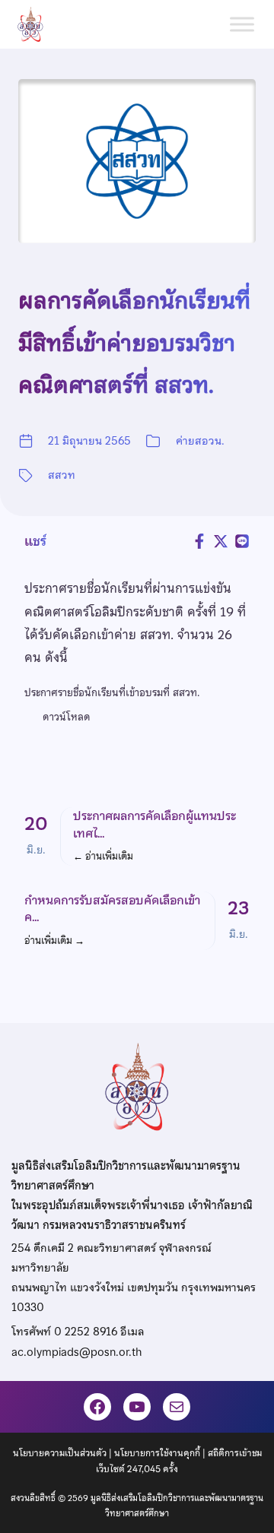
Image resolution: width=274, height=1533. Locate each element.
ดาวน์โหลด (67, 716)
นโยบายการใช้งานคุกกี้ (157, 1453)
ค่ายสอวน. (200, 441)
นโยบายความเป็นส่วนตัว (60, 1453)
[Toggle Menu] (242, 24)
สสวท (61, 475)
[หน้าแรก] (36, 24)
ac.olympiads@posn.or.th (76, 1352)
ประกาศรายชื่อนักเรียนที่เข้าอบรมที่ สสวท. (111, 692)
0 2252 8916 (85, 1331)
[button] (137, 836)
